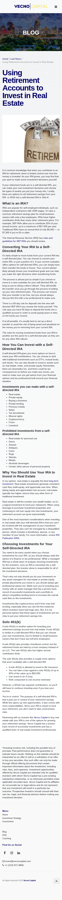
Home (5, 814)
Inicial (5, 59)
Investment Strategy (11, 818)
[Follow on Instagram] (12, 853)
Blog (4, 832)
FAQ (4, 835)
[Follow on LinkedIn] (19, 853)
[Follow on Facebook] (5, 853)
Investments (8, 821)
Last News (15, 59)
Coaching (6, 838)
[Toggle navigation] (56, 7)
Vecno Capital (41, 717)
